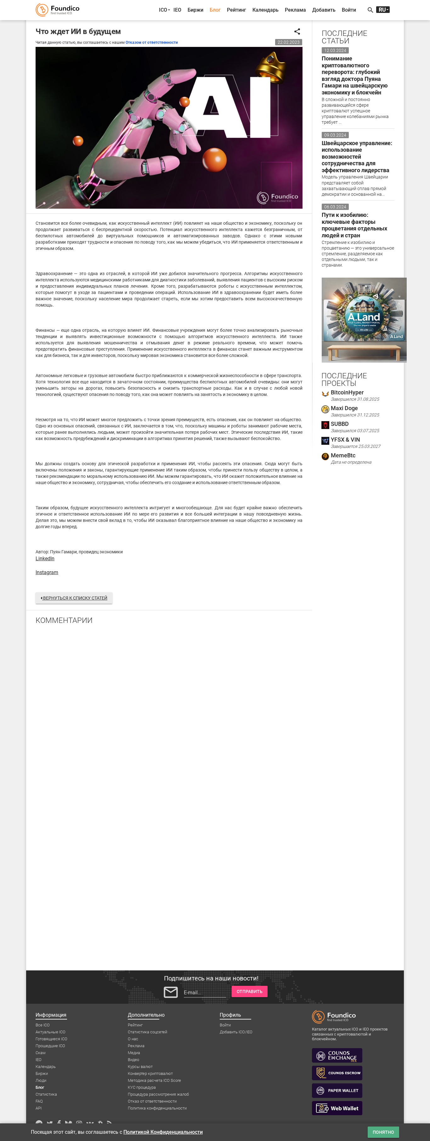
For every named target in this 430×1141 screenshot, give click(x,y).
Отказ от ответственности (152, 1101)
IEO (177, 10)
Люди (41, 1080)
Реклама (295, 10)
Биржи (195, 10)
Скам (41, 1052)
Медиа (134, 1052)
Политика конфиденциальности (157, 1108)
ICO (163, 10)
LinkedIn (45, 559)
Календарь (265, 10)
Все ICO (43, 1025)
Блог (215, 10)
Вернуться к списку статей (74, 598)
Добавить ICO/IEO (236, 1032)
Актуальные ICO (50, 1032)
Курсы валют (140, 1066)
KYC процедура (142, 1087)
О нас (133, 1039)
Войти (349, 10)
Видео (133, 1059)
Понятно (383, 1132)
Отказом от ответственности (152, 42)
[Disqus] (169, 711)
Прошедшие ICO (50, 1045)
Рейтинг (236, 10)
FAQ (39, 1101)
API (39, 1108)
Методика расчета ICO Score (154, 1080)
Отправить (250, 991)
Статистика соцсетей (147, 1032)
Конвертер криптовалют (150, 1073)
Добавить (324, 10)
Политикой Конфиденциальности (163, 1132)
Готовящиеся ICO (51, 1039)
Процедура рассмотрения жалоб (158, 1094)
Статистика (46, 1094)
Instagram (47, 572)
